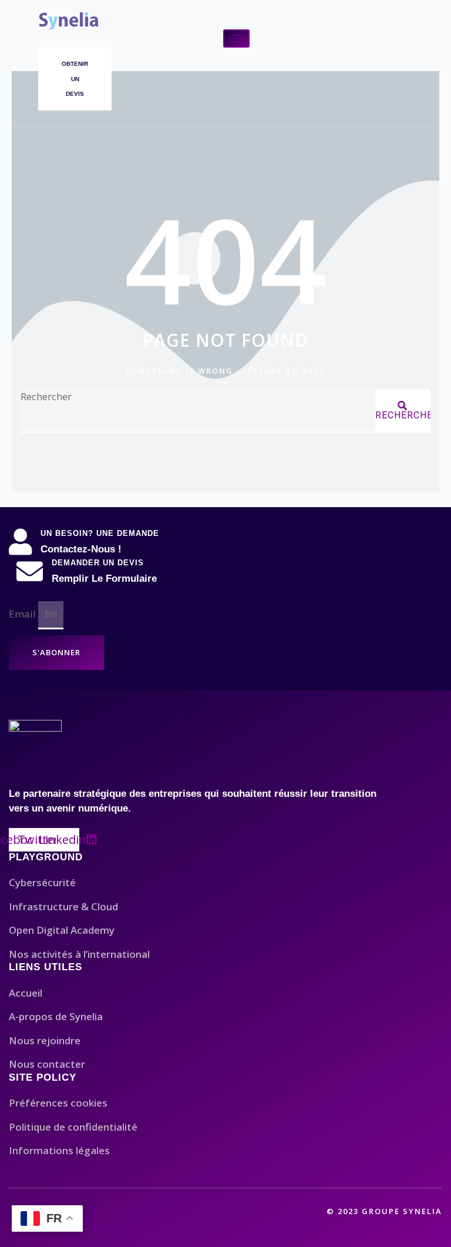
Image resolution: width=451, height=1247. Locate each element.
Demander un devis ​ (99, 562)
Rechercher (46, 396)
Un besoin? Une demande (100, 533)
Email (23, 613)
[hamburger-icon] (236, 38)
